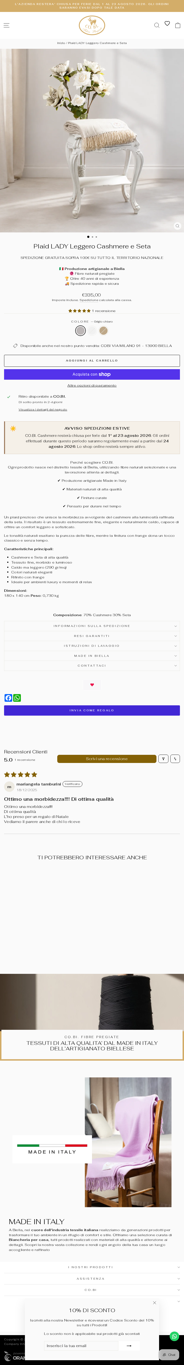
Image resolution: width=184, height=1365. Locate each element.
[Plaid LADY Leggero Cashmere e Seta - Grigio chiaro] (32, 953)
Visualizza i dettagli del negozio (43, 409)
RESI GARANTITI (92, 636)
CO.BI (91, 1290)
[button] (80, 310)
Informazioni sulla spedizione (92, 626)
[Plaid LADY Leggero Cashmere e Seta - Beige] (43, 953)
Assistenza (91, 1278)
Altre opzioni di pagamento (92, 385)
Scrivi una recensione (107, 758)
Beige (103, 330)
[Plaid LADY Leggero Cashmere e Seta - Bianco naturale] (38, 953)
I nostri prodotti (90, 1267)
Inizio (61, 43)
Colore (92, 321)
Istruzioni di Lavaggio (92, 645)
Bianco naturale (92, 330)
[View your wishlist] (167, 23)
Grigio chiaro (80, 330)
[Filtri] (163, 759)
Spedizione (89, 300)
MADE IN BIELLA (91, 656)
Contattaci (92, 665)
